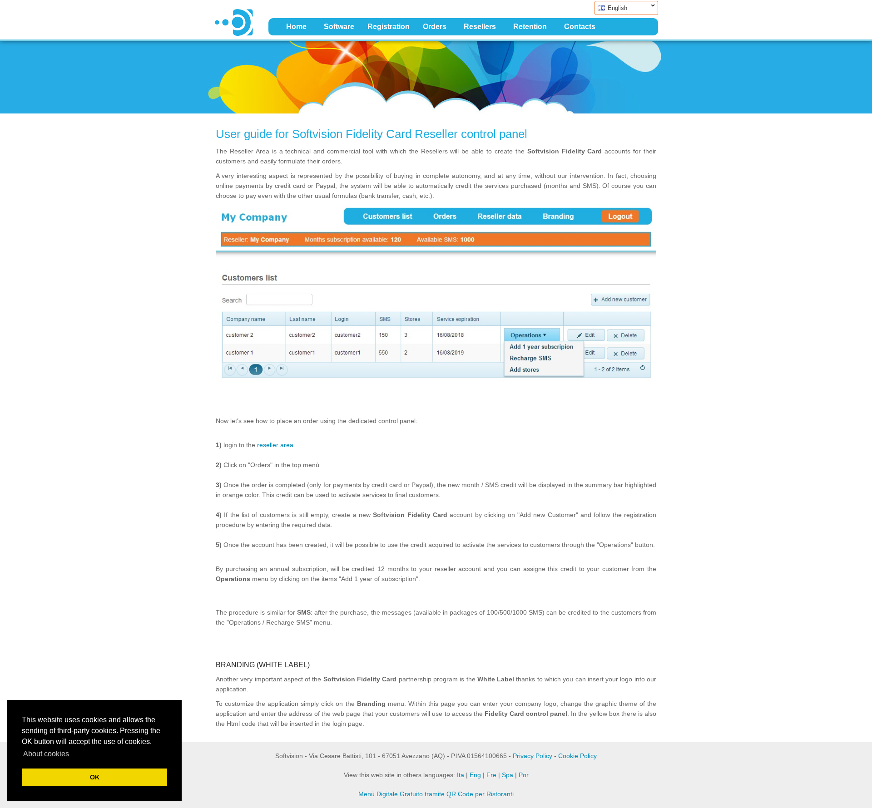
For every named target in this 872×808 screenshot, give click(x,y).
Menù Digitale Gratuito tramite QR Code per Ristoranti (436, 794)
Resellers (480, 26)
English (611, 8)
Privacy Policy (532, 755)
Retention (530, 26)
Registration (388, 26)
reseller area (275, 444)
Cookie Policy (577, 755)
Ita (460, 774)
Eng (475, 774)
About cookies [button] (46, 754)
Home (296, 26)
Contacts (579, 26)
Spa (507, 774)
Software (339, 26)
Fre (491, 774)
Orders (434, 26)
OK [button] (94, 777)
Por (524, 774)
